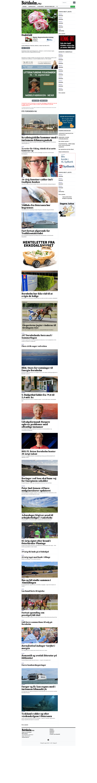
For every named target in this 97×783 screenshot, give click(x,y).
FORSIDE (24, 6)
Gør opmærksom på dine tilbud (66, 149)
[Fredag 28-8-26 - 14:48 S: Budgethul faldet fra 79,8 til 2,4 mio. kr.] (40, 384)
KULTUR (23, 177)
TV (57, 6)
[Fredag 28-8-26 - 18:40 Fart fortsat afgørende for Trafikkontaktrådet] (40, 220)
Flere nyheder (62, 33)
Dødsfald (61, 15)
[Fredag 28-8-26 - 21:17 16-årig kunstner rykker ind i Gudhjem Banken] (40, 166)
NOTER (23, 146)
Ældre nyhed (44, 100)
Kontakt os (52, 730)
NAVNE (60, 29)
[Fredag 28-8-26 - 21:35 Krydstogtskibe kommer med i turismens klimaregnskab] (40, 124)
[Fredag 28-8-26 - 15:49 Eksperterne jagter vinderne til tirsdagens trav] (39, 312)
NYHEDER (23, 135)
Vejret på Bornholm (67, 196)
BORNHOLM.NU (32, 6)
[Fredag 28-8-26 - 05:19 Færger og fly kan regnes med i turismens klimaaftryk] (40, 676)
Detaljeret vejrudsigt (67, 198)
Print (28, 48)
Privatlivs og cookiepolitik (55, 734)
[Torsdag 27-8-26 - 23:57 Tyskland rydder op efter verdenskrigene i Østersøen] (40, 703)
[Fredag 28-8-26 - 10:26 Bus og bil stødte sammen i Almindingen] (40, 569)
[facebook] (48, 739)
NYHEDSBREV (40, 6)
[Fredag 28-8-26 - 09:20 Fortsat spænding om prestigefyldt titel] (40, 602)
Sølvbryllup (61, 30)
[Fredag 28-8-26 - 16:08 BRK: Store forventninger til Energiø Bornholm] (40, 357)
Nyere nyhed (36, 100)
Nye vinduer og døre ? (64, 141)
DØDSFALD (60, 14)
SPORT (23, 323)
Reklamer (52, 729)
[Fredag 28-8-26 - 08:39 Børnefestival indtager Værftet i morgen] (40, 635)
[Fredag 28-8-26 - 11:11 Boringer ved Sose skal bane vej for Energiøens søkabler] (40, 467)
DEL (23, 48)
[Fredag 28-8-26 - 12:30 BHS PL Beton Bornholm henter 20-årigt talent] (40, 440)
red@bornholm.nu (25, 737)
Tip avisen (72, 6)
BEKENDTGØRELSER (50, 6)
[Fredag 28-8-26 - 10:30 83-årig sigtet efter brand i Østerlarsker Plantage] (40, 530)
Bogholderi (52, 731)
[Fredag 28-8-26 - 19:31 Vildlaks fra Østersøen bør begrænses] (40, 194)
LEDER (23, 291)
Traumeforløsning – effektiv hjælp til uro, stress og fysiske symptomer (67, 145)
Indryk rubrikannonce (64, 151)
